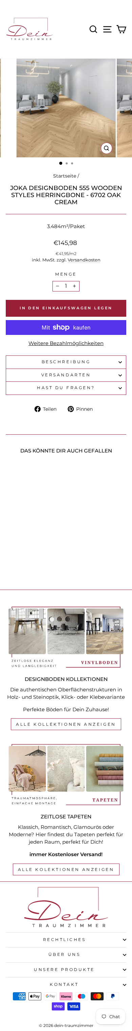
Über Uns (64, 954)
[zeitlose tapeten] (66, 774)
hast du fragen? (66, 387)
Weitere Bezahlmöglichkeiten (66, 343)
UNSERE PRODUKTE (64, 969)
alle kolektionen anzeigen (66, 869)
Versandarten (66, 375)
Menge (66, 274)
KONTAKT (64, 984)
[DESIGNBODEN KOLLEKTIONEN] (66, 637)
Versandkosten (84, 259)
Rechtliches (64, 939)
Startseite (64, 176)
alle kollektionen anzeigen (66, 724)
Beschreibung (66, 362)
